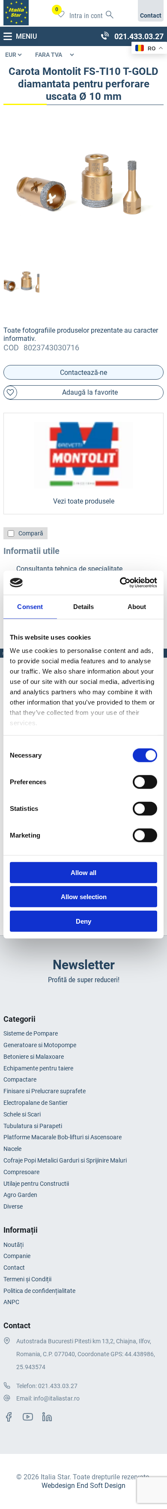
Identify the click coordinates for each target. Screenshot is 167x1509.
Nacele (12, 1148)
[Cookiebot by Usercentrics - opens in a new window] (120, 582)
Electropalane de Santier (35, 1102)
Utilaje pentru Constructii (36, 1183)
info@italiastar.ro (56, 1398)
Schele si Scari (22, 1114)
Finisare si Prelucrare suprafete (44, 1091)
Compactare (19, 1079)
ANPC (11, 1302)
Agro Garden (20, 1194)
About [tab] (137, 606)
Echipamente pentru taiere (38, 1068)
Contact (14, 1267)
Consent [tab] (30, 606)
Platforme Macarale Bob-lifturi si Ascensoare (62, 1137)
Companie (16, 1255)
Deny (83, 921)
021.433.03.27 (58, 1385)
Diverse (13, 1206)
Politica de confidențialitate (39, 1290)
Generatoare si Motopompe (39, 1045)
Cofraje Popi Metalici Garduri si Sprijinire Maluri (65, 1160)
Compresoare (21, 1172)
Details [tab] (83, 606)
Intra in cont (86, 16)
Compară (30, 533)
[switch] (145, 782)
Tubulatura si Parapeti (32, 1125)
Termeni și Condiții (27, 1279)
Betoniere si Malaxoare (33, 1056)
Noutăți (13, 1244)
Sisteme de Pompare (30, 1033)
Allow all (83, 872)
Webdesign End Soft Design (83, 1485)
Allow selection (84, 896)
